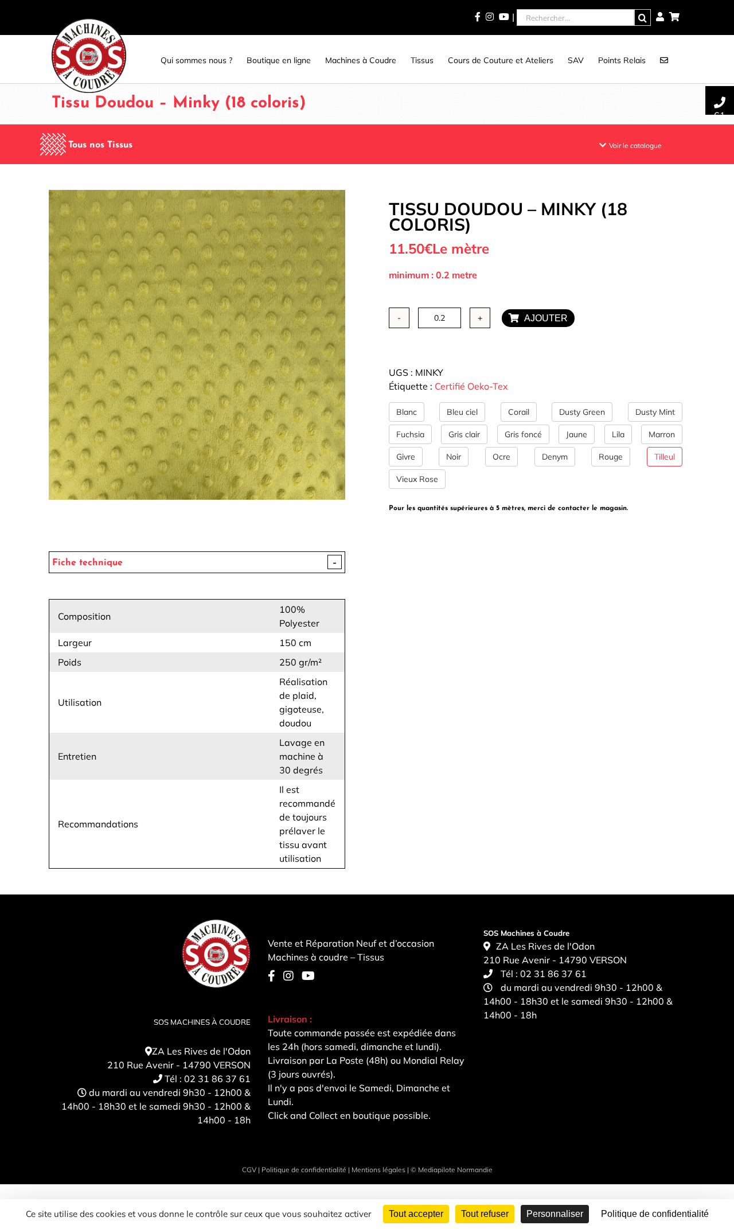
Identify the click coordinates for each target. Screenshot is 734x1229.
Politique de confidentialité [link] (655, 1214)
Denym (555, 457)
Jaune (576, 434)
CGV (249, 1169)
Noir (453, 457)
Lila (618, 434)
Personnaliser (554, 1214)
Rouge (611, 457)
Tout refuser (485, 1214)
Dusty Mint (655, 412)
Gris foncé (523, 434)
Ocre (501, 457)
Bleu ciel (462, 412)
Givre (405, 457)
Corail (518, 412)
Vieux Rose (417, 479)
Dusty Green (582, 412)
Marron (662, 434)
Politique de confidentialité (303, 1169)
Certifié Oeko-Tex (471, 386)
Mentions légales (378, 1169)
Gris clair (464, 434)
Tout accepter (416, 1214)
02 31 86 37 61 (217, 1078)
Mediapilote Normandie (455, 1169)
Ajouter (544, 318)
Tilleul (664, 457)
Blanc (406, 412)
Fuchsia (410, 434)
